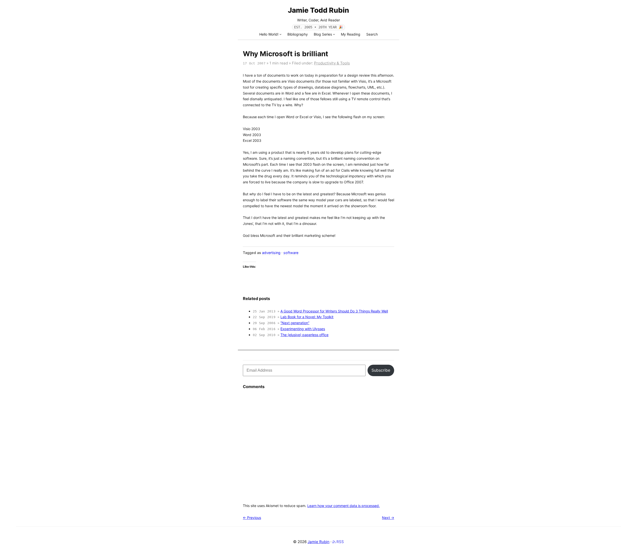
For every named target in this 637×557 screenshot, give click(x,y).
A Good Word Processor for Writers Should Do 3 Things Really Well (334, 311)
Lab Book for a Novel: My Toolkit (306, 317)
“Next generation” (294, 323)
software (290, 253)
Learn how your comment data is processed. (343, 506)
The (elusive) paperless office (304, 335)
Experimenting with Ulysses (302, 329)
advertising (271, 253)
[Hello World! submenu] (280, 34)
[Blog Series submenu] (334, 34)
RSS (339, 541)
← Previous (252, 517)
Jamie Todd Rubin (318, 10)
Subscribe (381, 370)
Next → (388, 517)
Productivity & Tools (332, 63)
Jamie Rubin (318, 541)
